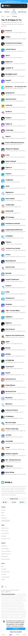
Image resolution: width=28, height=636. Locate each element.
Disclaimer (3, 536)
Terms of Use (4, 530)
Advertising (4, 546)
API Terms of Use (5, 538)
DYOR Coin (4, 518)
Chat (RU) (3, 574)
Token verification (6, 551)
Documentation (5, 548)
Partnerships (4, 556)
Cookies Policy (5, 533)
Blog (2, 566)
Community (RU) (5, 577)
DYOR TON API (5, 520)
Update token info (6, 554)
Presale (3, 510)
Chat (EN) (3, 569)
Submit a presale (5, 559)
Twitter (3, 579)
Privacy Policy (4, 528)
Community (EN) (5, 571)
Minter (2, 512)
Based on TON (5, 591)
